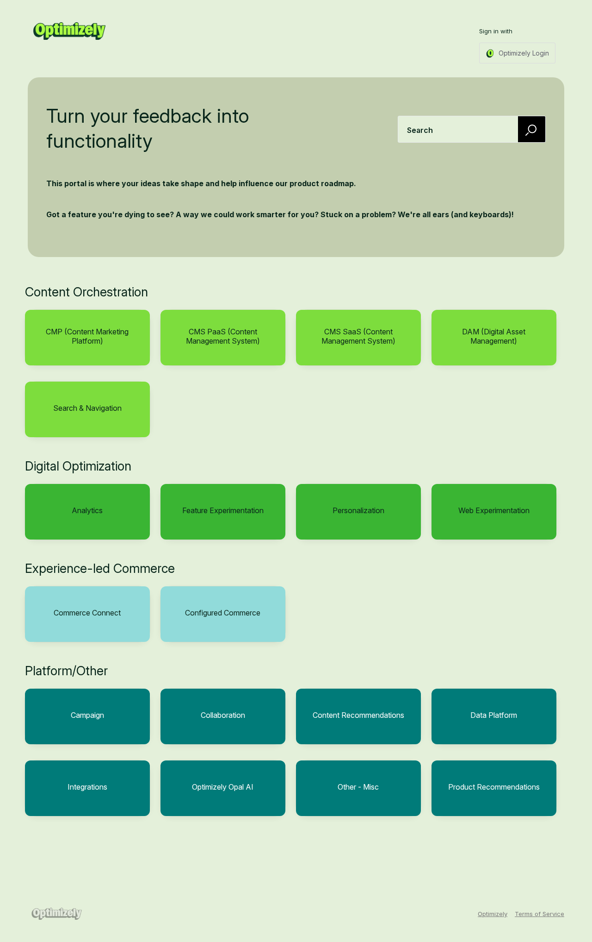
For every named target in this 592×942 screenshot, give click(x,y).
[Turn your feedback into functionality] (69, 31)
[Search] (532, 129)
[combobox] (472, 129)
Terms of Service (539, 913)
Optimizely (492, 913)
